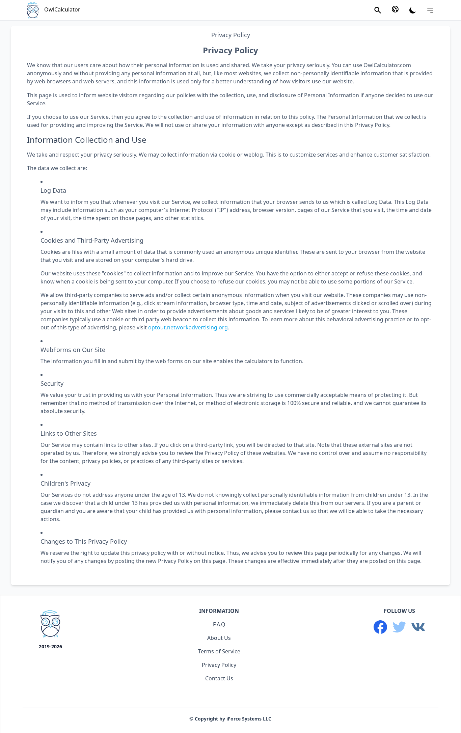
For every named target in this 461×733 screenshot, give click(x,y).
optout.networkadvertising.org (188, 327)
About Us (219, 638)
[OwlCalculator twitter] (399, 627)
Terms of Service (219, 651)
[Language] (395, 9)
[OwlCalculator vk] (418, 627)
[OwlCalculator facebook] (380, 627)
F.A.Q (219, 624)
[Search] (378, 10)
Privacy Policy (219, 665)
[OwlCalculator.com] (50, 625)
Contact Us (219, 678)
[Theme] (413, 10)
